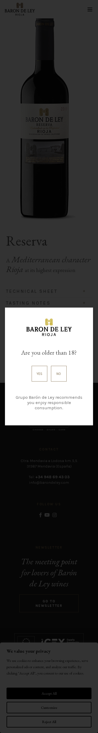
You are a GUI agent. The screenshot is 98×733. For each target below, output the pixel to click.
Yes (39, 374)
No (58, 374)
